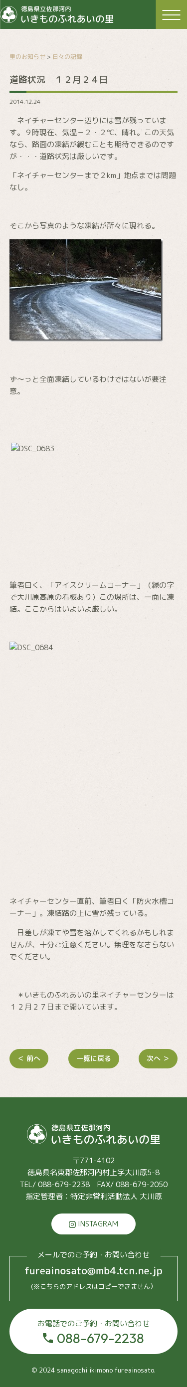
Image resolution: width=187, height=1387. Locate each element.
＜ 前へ (28, 1058)
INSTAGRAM (97, 1223)
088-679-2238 (93, 1332)
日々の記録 (67, 56)
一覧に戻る (93, 1058)
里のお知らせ (27, 56)
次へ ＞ (158, 1058)
